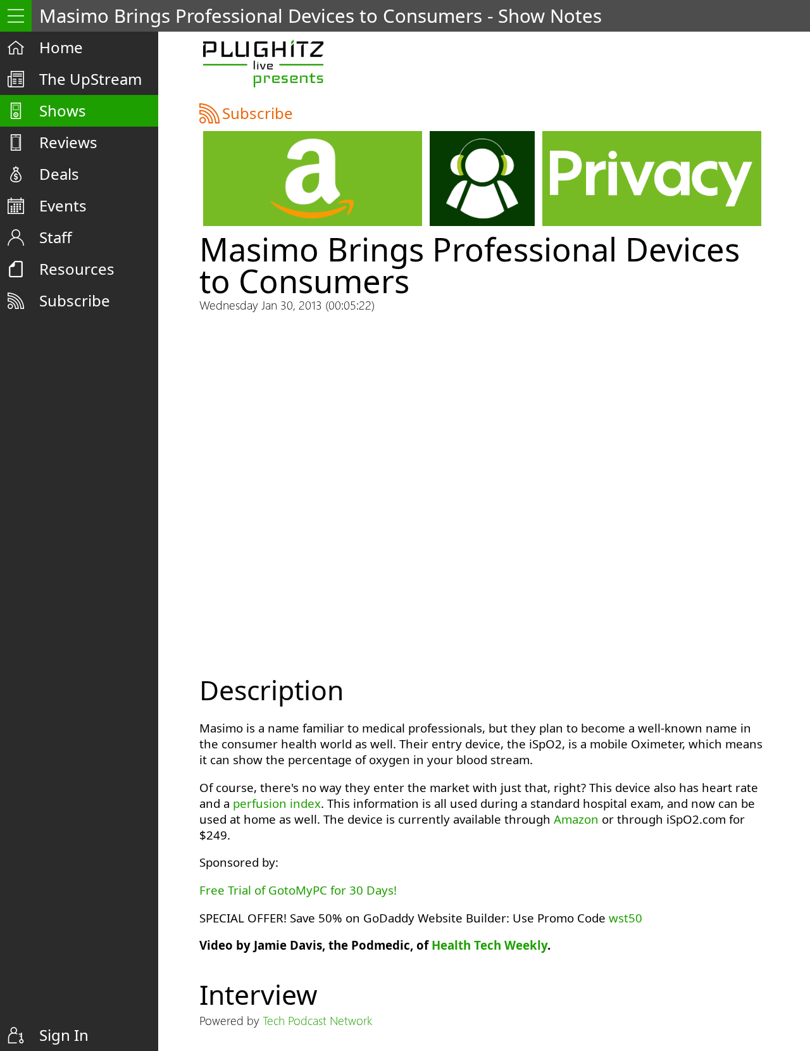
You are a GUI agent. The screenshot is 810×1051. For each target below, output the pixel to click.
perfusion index (277, 803)
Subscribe (74, 300)
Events (63, 205)
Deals (59, 173)
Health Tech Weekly (489, 945)
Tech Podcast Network (317, 1020)
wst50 (625, 918)
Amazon (576, 819)
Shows (62, 110)
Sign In (64, 1034)
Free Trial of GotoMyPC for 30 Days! (298, 890)
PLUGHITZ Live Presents (263, 63)
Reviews (68, 142)
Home (61, 47)
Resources (77, 268)
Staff (55, 237)
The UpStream (90, 78)
